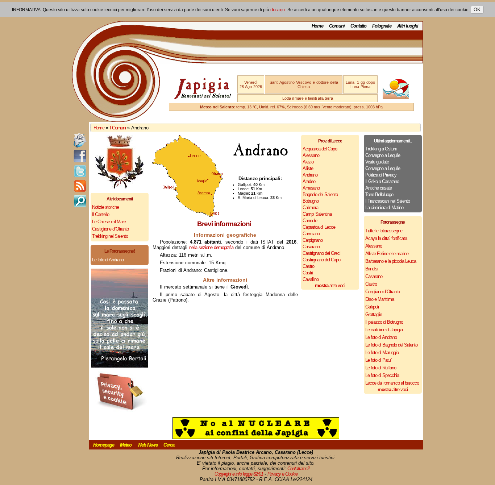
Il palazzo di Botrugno (384, 322)
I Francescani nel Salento (387, 201)
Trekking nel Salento (110, 236)
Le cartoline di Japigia (384, 329)
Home (317, 26)
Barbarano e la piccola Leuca (390, 261)
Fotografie (381, 26)
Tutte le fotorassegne (383, 230)
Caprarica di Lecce (319, 227)
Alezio (308, 162)
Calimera (310, 207)
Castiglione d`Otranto (110, 229)
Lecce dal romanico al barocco (392, 383)
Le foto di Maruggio (382, 352)
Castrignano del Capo (321, 259)
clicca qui (277, 9)
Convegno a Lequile (382, 155)
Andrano (310, 175)
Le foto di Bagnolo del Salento (391, 345)
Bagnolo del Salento (320, 194)
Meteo (126, 445)
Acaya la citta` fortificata (386, 238)
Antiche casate (378, 188)
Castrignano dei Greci (321, 253)
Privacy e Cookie (282, 474)
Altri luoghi (407, 26)
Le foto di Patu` (378, 360)
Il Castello (100, 214)
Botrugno (311, 201)
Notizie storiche (105, 207)
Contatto (358, 26)
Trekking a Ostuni (380, 149)
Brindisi (371, 268)
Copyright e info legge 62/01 (239, 474)
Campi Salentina (317, 214)
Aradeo (309, 181)
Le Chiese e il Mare (109, 221)
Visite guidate (377, 162)
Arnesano (311, 188)
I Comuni (118, 127)
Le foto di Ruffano (380, 367)
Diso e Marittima (379, 299)
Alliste (308, 168)
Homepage (103, 445)
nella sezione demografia (211, 247)
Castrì (308, 272)
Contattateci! (298, 468)
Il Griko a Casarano (382, 181)
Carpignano (313, 240)
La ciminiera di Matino (384, 207)
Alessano (311, 155)
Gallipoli (372, 307)
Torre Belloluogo (379, 194)
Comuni (337, 26)
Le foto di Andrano (108, 259)
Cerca (168, 445)
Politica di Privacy (380, 175)
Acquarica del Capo (320, 149)
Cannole (310, 220)
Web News (147, 445)
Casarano (311, 246)
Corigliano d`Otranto (382, 291)
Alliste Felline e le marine (386, 253)
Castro (308, 266)
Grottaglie (373, 314)
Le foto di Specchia (382, 375)
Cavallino (311, 279)
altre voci (330, 285)
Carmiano (311, 233)
